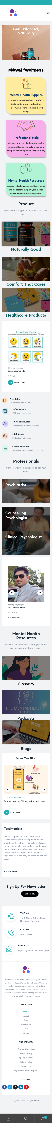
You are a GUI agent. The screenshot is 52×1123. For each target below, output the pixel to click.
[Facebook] (4, 1087)
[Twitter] (9, 1087)
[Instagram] (15, 1087)
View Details (14, 617)
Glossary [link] (26, 684)
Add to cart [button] (19, 382)
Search (26, 1118)
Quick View (39, 344)
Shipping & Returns (26, 1058)
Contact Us (26, 1066)
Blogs (26, 748)
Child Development (15, 368)
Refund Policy (26, 1062)
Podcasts (26, 718)
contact (26, 1033)
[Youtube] (26, 1087)
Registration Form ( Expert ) (26, 1070)
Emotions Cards (16, 370)
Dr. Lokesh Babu (16, 607)
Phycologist (19, 605)
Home (26, 1011)
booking (11, 605)
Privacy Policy (26, 1053)
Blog (26, 1029)
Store (26, 1020)
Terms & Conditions (26, 1049)
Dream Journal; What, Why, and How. (24, 801)
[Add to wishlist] (39, 334)
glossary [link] (26, 186)
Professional (26, 1024)
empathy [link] (31, 839)
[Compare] (39, 339)
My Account (8, 1118)
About (26, 1016)
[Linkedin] (20, 1087)
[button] (30, 894)
